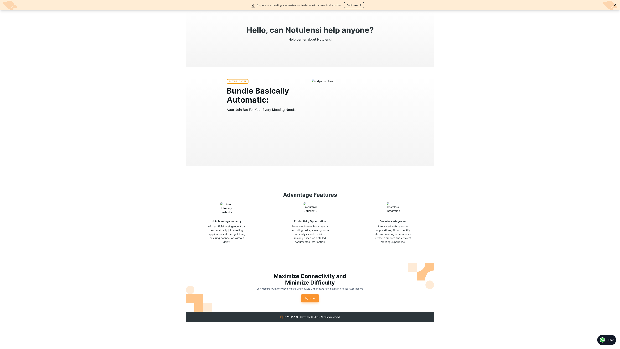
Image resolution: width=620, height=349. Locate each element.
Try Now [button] (310, 298)
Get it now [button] (352, 5)
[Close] (614, 5)
